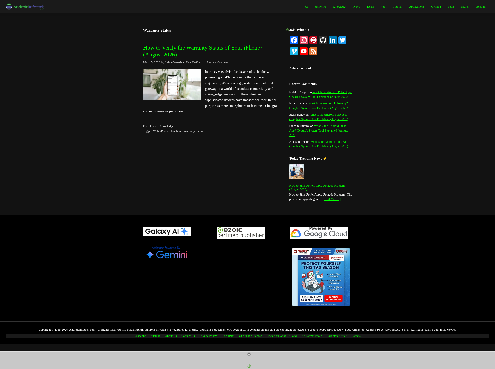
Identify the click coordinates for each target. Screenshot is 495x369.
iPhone (164, 131)
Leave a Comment (218, 62)
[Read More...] (332, 199)
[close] (249, 354)
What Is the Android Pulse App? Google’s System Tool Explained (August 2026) (318, 130)
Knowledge (166, 126)
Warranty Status (193, 131)
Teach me (176, 131)
